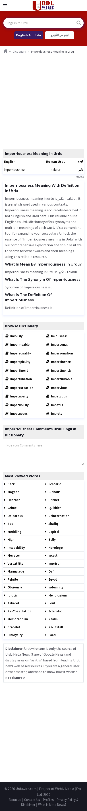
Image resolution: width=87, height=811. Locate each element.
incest (53, 555)
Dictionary (19, 51)
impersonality (20, 353)
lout (52, 603)
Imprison (54, 563)
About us (15, 800)
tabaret (13, 603)
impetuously (19, 405)
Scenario (54, 484)
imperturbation (21, 388)
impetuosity (19, 396)
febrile (12, 579)
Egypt (52, 579)
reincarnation (58, 516)
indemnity (55, 587)
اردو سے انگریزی (59, 35)
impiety (56, 413)
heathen (13, 500)
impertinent (19, 370)
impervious (58, 388)
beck (11, 484)
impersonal (59, 344)
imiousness (59, 336)
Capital (53, 532)
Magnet (13, 492)
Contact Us (32, 800)
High (10, 539)
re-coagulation (19, 611)
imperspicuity (20, 362)
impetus (56, 405)
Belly (52, 539)
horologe (55, 547)
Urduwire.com (26, 788)
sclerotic (55, 611)
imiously (16, 336)
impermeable (19, 344)
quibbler (54, 508)
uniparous (15, 516)
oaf (51, 571)
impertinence (60, 362)
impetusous (19, 413)
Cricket (53, 500)
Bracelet (13, 627)
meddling (14, 532)
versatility (15, 563)
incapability (16, 547)
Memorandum (17, 619)
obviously (14, 587)
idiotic (12, 595)
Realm (53, 619)
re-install (55, 627)
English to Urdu (28, 35)
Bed (10, 523)
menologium (57, 595)
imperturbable (61, 379)
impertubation (21, 379)
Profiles (48, 800)
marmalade (15, 571)
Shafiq (53, 523)
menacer (13, 555)
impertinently (60, 370)
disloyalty (15, 635)
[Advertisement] (43, 100)
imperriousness (14, 169)
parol (52, 635)
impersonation (61, 353)
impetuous (58, 396)
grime (12, 508)
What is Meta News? (52, 804)
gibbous (54, 492)
